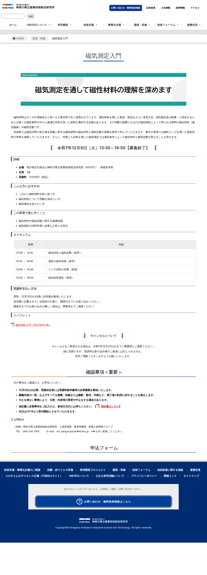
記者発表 (150, 8)
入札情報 (165, 8)
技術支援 (89, 24)
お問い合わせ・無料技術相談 (125, 8)
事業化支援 (114, 24)
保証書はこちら (110, 406)
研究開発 (63, 24)
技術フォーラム (166, 24)
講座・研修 (140, 24)
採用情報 (180, 8)
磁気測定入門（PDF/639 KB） (33, 325)
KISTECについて (37, 24)
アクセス (195, 8)
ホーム (13, 24)
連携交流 (192, 24)
